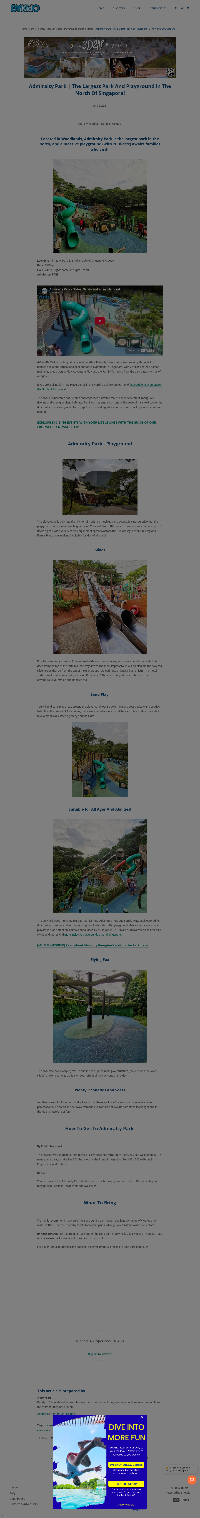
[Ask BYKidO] (192, 1479)
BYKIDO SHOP (126, 1484)
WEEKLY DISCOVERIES (126, 1465)
